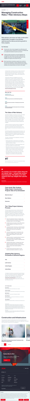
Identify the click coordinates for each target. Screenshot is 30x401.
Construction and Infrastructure (8, 5)
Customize (3, 399)
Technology (16, 379)
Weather (15, 380)
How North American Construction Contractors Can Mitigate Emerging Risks (12, 341)
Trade (15, 377)
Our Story (3, 377)
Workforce (15, 382)
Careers (3, 379)
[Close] (29, 392)
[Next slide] (5, 344)
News (2, 382)
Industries (9, 379)
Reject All (21, 399)
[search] (26, 1)
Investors (3, 380)
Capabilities (9, 377)
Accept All (26, 399)
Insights (9, 380)
